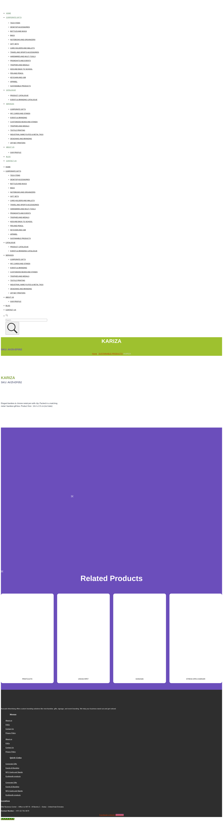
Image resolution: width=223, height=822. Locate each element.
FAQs (8, 725)
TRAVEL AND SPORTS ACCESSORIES (24, 52)
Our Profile (15, 152)
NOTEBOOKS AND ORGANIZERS (22, 40)
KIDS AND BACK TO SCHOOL (21, 69)
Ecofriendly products (13, 776)
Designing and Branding (21, 139)
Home (8, 13)
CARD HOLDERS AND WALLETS (22, 48)
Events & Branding (18, 118)
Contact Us (11, 161)
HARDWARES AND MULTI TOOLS (23, 56)
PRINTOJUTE (27, 679)
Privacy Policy (11, 733)
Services (10, 104)
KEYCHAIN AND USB (18, 77)
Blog (8, 157)
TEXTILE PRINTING (17, 130)
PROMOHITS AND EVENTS (20, 61)
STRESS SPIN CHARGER (195, 679)
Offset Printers (17, 143)
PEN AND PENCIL (16, 73)
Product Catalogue (19, 95)
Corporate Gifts (13, 17)
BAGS (12, 35)
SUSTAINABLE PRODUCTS (20, 86)
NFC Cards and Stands (20, 113)
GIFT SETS (14, 44)
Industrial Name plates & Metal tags (26, 134)
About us (10, 147)
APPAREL (13, 82)
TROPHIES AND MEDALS (19, 65)
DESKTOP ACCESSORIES (20, 27)
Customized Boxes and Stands (24, 122)
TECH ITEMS (15, 23)
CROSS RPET (83, 679)
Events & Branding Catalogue (23, 100)
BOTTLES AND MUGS (18, 31)
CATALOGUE (11, 90)
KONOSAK (140, 679)
